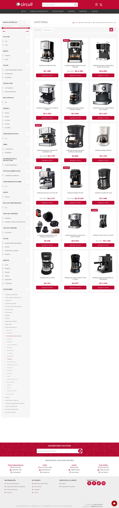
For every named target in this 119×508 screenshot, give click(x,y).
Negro (7, 247)
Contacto (9, 492)
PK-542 (7, 113)
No (6, 102)
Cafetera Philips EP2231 (75, 193)
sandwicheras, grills (12, 379)
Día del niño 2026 (10, 412)
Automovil (8, 300)
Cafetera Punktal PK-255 (47, 65)
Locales (94, 11)
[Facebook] (94, 483)
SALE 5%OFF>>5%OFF (12, 400)
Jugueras (9, 370)
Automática (9, 88)
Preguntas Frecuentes (68, 486)
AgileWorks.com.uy (97, 506)
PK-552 (7, 116)
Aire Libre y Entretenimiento (13, 306)
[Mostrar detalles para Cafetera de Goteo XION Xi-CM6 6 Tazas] (75, 263)
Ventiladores (10, 356)
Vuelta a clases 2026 (11, 406)
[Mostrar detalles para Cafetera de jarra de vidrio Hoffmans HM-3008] (75, 136)
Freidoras (9, 347)
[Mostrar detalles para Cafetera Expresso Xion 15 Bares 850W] (47, 94)
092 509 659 (75, 472)
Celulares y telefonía (11, 294)
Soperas (9, 385)
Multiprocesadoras (12, 344)
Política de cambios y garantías (16, 486)
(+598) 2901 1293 (75, 470)
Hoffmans (8, 283)
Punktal (8, 55)
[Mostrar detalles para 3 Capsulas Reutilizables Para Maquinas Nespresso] (47, 221)
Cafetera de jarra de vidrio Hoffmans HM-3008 (75, 151)
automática (9, 149)
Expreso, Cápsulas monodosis (15, 222)
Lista (114, 29)
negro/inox (9, 73)
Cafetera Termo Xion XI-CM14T (103, 235)
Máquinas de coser (12, 390)
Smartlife (8, 279)
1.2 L (6, 186)
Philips (7, 272)
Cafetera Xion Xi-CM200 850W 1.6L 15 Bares (103, 108)
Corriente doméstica (12, 175)
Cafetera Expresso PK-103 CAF (47, 193)
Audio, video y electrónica (13, 297)
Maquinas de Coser (12, 364)
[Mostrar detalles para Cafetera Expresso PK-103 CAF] (47, 178)
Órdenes (36, 489)
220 (6, 41)
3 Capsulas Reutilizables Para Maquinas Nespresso (47, 235)
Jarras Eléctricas (11, 362)
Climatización (10, 394)
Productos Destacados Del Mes (14, 403)
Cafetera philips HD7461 (103, 150)
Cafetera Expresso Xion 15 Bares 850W (47, 108)
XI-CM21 (7, 124)
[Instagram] (103, 483)
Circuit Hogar (9, 309)
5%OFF (66, 40)
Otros (8, 376)
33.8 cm (7, 197)
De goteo (8, 232)
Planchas (9, 339)
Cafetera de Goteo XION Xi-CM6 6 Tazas (75, 278)
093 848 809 (17, 472)
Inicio (76, 22)
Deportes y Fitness (10, 321)
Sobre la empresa (12, 489)
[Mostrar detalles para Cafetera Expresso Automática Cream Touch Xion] (103, 51)
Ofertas (7, 318)
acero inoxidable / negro (13, 70)
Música (7, 397)
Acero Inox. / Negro (11, 250)
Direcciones (37, 486)
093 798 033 (104, 472)
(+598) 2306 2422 (104, 470)
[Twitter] (89, 483)
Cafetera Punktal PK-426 (103, 193)
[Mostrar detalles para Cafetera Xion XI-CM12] (47, 263)
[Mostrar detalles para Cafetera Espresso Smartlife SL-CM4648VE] (103, 263)
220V (6, 45)
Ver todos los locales (13, 483)
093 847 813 (45, 472)
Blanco (7, 254)
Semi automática (10, 91)
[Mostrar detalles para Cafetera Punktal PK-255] (47, 51)
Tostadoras (10, 367)
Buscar (63, 483)
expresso (8, 152)
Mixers (8, 387)
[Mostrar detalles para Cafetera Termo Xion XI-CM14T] (103, 221)
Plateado (8, 77)
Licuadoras (10, 353)
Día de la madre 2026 (11, 409)
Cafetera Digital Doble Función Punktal (75, 66)
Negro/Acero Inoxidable (13, 243)
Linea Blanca (9, 333)
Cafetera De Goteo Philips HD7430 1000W (75, 108)
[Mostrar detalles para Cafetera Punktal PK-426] (103, 178)
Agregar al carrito (47, 75)
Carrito (101, 5)
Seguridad (8, 324)
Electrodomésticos (11, 327)
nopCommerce (98, 504)
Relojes (7, 315)
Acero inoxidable (11, 165)
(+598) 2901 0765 (16, 470)
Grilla (111, 29)
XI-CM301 (7, 127)
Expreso (8, 218)
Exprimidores (10, 382)
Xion (6, 59)
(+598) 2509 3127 (46, 470)
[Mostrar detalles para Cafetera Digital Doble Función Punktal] (75, 51)
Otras (7, 276)
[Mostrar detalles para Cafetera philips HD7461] (103, 136)
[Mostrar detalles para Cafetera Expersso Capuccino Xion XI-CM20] (75, 221)
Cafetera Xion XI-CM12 (47, 277)
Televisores (9, 330)
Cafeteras (9, 359)
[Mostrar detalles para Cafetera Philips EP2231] (75, 178)
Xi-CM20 (7, 120)
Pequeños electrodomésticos (13, 336)
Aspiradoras (10, 350)
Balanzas (9, 373)
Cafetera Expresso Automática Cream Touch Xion (103, 66)
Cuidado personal (10, 303)
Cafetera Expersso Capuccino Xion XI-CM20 (75, 235)
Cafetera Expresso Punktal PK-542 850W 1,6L (47, 151)
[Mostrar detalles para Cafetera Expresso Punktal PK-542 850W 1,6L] (47, 136)
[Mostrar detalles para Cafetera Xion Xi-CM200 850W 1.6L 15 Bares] (103, 94)
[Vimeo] (99, 483)
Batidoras (9, 341)
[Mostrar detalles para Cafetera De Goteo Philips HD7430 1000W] (75, 94)
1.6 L (6, 138)
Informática (8, 312)
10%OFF (66, 168)
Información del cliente (41, 483)
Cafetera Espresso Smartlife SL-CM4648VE (103, 278)
